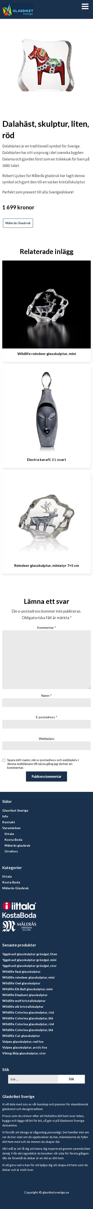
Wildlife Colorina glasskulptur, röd (28, 1012)
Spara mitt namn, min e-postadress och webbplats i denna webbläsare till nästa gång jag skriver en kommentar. (43, 763)
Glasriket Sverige (15, 810)
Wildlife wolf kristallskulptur (24, 1001)
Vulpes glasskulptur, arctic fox (24, 1047)
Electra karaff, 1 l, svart (46, 459)
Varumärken (11, 828)
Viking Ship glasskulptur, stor (24, 1053)
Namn (46, 695)
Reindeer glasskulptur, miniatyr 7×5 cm (46, 565)
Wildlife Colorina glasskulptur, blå (27, 1018)
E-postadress (46, 717)
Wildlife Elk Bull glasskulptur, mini (27, 989)
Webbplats (46, 738)
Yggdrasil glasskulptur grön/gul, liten (29, 954)
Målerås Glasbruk (17, 223)
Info (5, 816)
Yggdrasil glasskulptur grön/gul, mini (29, 960)
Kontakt (8, 822)
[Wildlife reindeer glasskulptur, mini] (46, 302)
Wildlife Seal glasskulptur (21, 971)
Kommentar (46, 627)
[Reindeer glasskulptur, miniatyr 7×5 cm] (46, 515)
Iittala (9, 834)
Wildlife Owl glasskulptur (21, 983)
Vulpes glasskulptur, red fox (23, 1041)
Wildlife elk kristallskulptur (23, 1006)
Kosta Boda (13, 839)
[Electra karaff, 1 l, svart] (46, 408)
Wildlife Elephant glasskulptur (25, 995)
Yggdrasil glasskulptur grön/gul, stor (29, 966)
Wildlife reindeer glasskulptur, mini (46, 353)
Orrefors (11, 851)
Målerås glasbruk (17, 845)
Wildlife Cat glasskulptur (21, 1036)
